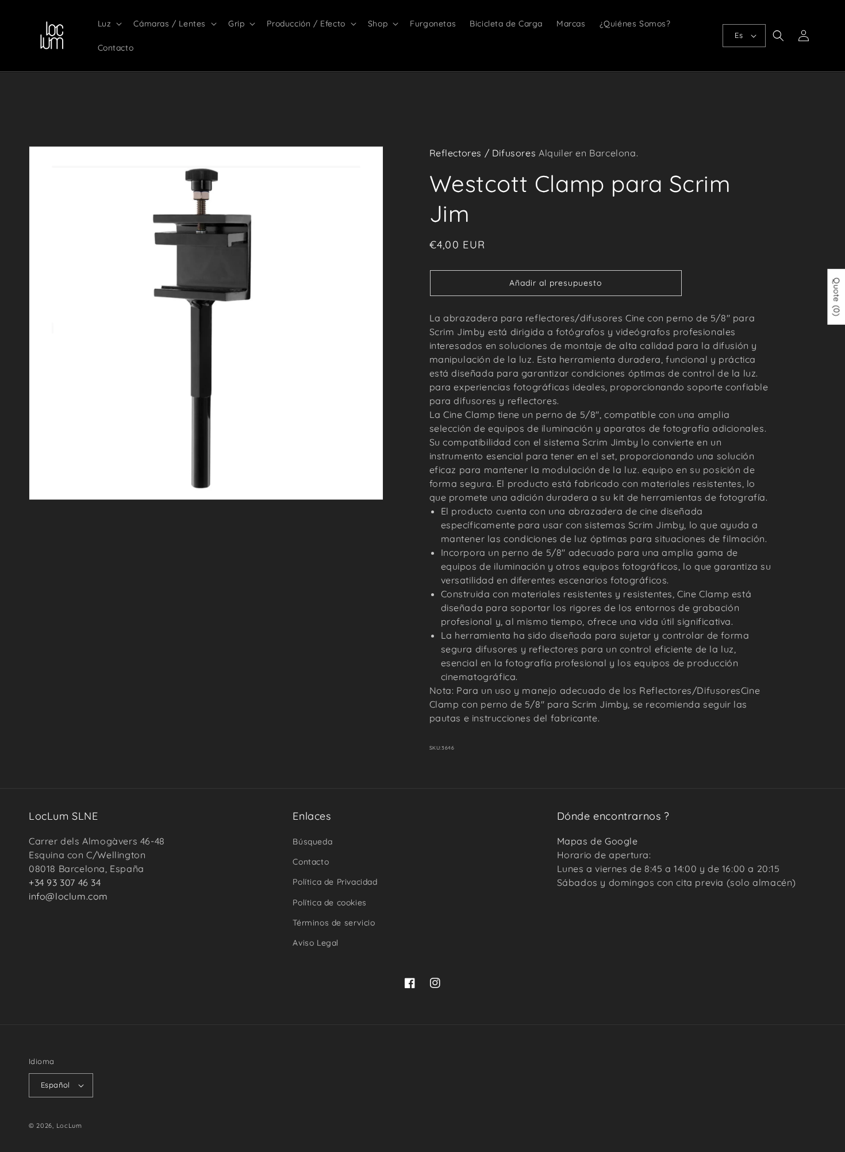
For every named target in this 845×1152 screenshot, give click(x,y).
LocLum (69, 1126)
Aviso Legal (316, 943)
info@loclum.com (68, 896)
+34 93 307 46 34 (65, 882)
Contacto (311, 862)
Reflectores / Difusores (482, 153)
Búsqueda (312, 841)
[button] (109, 23)
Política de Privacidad (335, 882)
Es (739, 35)
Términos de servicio (334, 922)
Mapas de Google (597, 841)
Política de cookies (329, 902)
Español (55, 1084)
